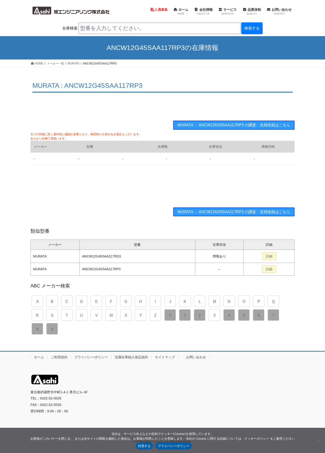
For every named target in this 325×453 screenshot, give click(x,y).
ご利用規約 (59, 357)
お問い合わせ (196, 357)
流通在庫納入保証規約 (131, 357)
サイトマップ (165, 357)
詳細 (269, 256)
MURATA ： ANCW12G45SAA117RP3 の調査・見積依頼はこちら (233, 125)
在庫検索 (70, 28)
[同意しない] (319, 440)
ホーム (39, 357)
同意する (144, 446)
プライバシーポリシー (91, 357)
